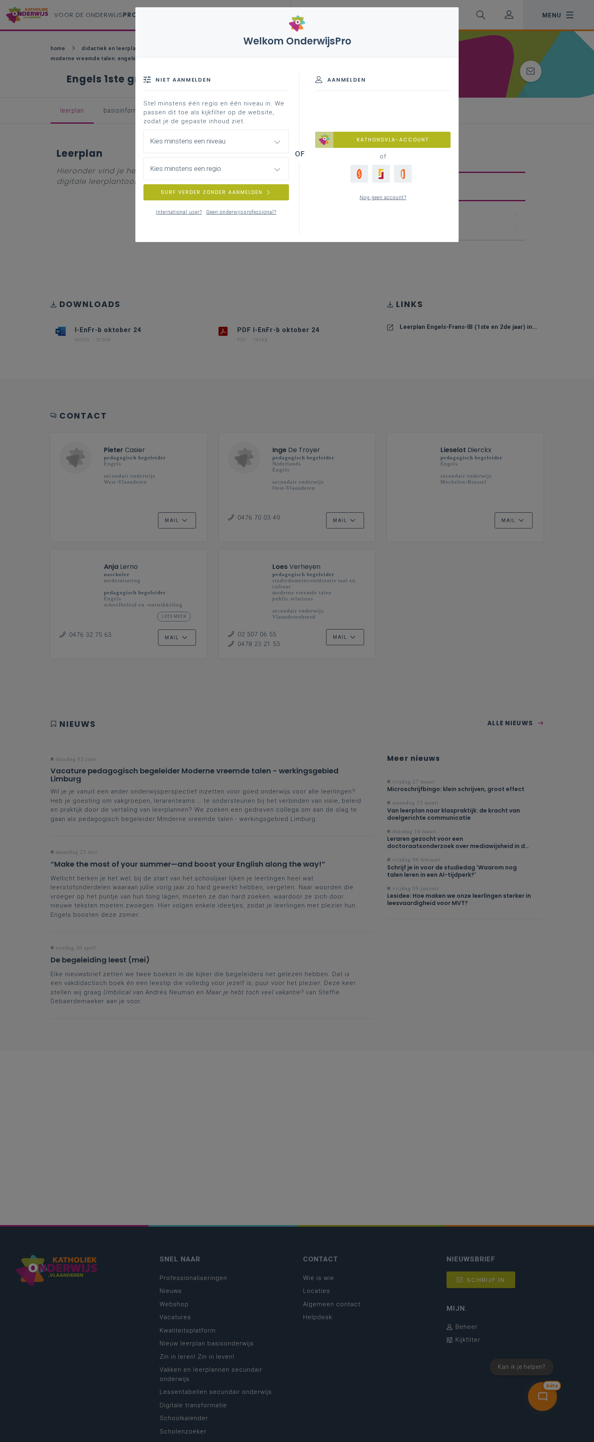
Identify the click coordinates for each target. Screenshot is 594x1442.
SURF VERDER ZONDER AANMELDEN (212, 192)
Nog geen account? (383, 197)
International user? (179, 212)
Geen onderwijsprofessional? (241, 212)
